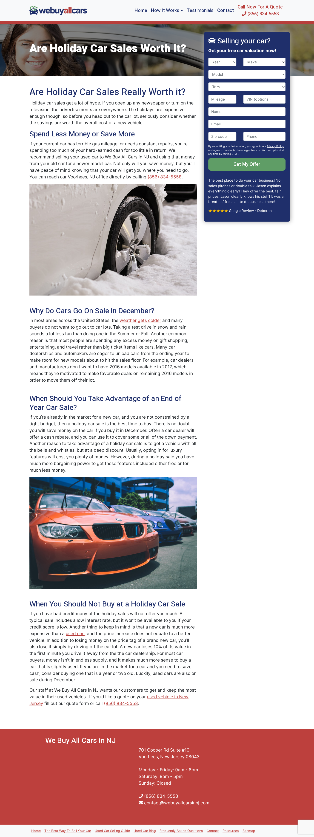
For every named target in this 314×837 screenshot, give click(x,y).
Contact (225, 10)
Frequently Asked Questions (181, 831)
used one (75, 633)
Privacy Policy (275, 146)
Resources (231, 831)
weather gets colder (140, 320)
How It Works (165, 10)
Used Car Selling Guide (112, 831)
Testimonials (200, 10)
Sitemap (249, 831)
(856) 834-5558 (165, 177)
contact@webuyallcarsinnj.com (176, 803)
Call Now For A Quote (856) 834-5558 (260, 10)
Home (140, 10)
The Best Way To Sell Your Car (67, 831)
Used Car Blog (145, 831)
